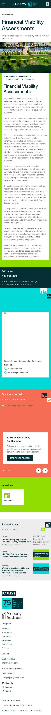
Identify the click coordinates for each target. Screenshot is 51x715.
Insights (4, 536)
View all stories (10, 529)
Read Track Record (20, 458)
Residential (24, 76)
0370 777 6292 (8, 659)
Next (45, 470)
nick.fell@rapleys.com (18, 372)
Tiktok (8, 691)
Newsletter (5, 565)
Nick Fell (8, 365)
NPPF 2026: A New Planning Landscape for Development (15, 555)
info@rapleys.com (10, 663)
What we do (9, 76)
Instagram (9, 687)
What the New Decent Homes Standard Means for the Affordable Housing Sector (15, 570)
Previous (38, 470)
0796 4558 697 (15, 368)
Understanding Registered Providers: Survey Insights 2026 (16, 540)
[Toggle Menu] (3, 4)
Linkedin (9, 683)
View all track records (13, 399)
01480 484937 (8, 673)
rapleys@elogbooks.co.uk (13, 677)
